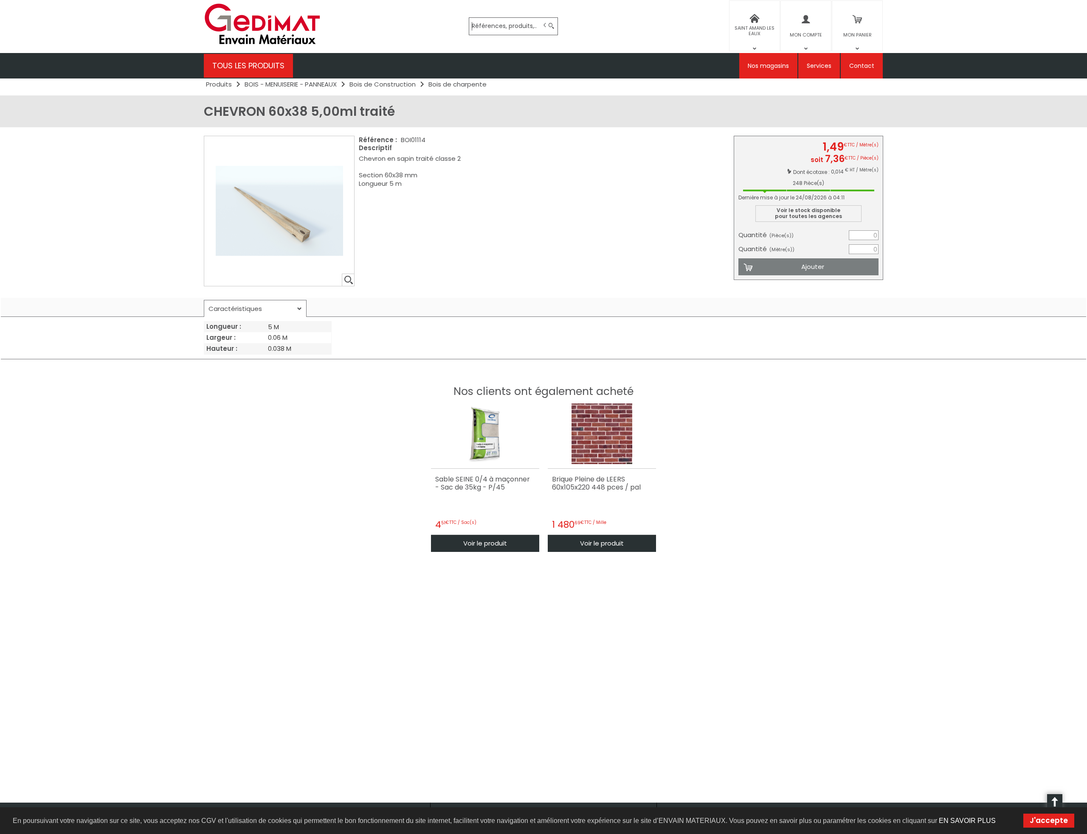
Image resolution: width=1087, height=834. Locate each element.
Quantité (766, 235)
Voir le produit (485, 543)
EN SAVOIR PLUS (967, 820)
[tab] (255, 308)
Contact (861, 66)
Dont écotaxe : (812, 172)
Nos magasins (768, 66)
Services (819, 66)
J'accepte (1049, 820)
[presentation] (255, 308)
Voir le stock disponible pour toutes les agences (808, 213)
